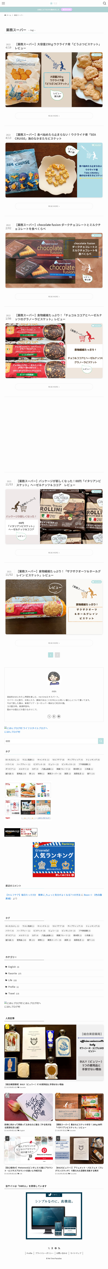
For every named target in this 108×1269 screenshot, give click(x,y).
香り (90, 773)
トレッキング (93, 759)
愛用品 (21, 773)
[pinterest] (59, 716)
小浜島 (89, 769)
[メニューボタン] (3, 3)
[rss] (59, 1248)
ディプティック (75, 759)
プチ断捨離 (84, 764)
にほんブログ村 (12, 731)
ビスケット (39, 764)
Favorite (14, 973)
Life (12, 980)
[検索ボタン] (104, 3)
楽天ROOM (67, 9)
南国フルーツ (63, 769)
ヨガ (35, 769)
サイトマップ (75, 1253)
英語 (67, 773)
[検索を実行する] (101, 741)
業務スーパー (54, 773)
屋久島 (9, 773)
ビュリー (53, 764)
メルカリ (24, 769)
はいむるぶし (12, 759)
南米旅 (77, 769)
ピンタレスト (68, 764)
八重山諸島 (47, 769)
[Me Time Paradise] (54, 3)
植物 (41, 773)
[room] (54, 716)
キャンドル (43, 759)
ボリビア (10, 769)
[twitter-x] (49, 716)
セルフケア (58, 759)
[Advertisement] (54, 434)
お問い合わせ (61, 1253)
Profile (13, 986)
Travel (13, 993)
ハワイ (9, 764)
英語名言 (79, 773)
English (13, 966)
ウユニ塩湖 (28, 759)
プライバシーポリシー (44, 1253)
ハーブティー (23, 764)
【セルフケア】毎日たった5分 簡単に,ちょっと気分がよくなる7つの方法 (43, 894)
